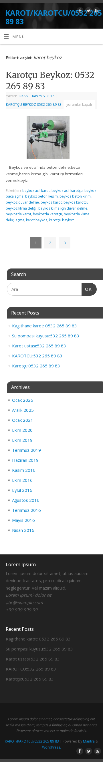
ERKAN (23, 95)
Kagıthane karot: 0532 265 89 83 (44, 326)
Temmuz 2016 (26, 510)
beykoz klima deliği (21, 208)
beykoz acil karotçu (67, 190)
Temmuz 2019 (26, 450)
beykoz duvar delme (22, 202)
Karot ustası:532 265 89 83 (39, 346)
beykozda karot (18, 214)
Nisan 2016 (23, 530)
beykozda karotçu (47, 214)
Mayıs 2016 (23, 520)
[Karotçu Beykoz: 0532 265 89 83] (51, 138)
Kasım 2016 (23, 470)
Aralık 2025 (23, 410)
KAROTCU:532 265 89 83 (37, 356)
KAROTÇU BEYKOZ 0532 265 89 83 (34, 104)
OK (87, 289)
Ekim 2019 (22, 440)
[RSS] (96, 11)
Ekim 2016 (22, 480)
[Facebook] (79, 11)
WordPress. (51, 747)
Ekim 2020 (22, 430)
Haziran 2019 (25, 460)
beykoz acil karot (36, 190)
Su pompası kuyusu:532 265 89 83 (45, 336)
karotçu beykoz (61, 220)
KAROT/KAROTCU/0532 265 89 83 (53, 17)
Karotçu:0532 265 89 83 (36, 366)
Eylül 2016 (22, 490)
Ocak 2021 (22, 420)
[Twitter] (88, 11)
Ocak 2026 (22, 400)
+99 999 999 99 (21, 609)
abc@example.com (24, 602)
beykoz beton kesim (41, 196)
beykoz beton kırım (75, 196)
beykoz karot (51, 202)
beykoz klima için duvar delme (62, 208)
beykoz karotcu (76, 202)
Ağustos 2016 (25, 500)
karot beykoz (36, 220)
